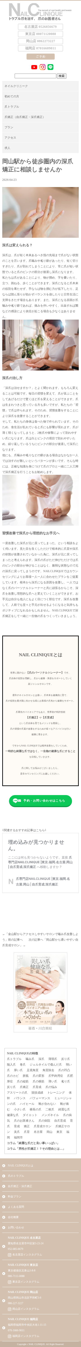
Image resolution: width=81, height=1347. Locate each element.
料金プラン (14, 1196)
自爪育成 (60, 1120)
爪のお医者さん (24, 1120)
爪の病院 (44, 1120)
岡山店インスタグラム (25, 1308)
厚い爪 (18, 1070)
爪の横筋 (38, 1081)
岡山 (49, 1131)
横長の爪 (35, 1109)
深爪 (41, 1059)
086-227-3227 (15, 1303)
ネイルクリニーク (16, 86)
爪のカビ (13, 1075)
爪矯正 (24, 1087)
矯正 (27, 1126)
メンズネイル (50, 1115)
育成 (17, 1126)
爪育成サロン (42, 1126)
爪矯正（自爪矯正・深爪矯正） (24, 117)
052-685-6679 (15, 1249)
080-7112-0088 (16, 1276)
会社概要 (13, 1217)
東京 (59, 1131)
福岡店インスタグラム (25, 1336)
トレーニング (56, 1092)
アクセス (10, 137)
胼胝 (26, 1075)
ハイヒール (27, 1103)
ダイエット (30, 1115)
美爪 (17, 1131)
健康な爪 (13, 1115)
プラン (8, 127)
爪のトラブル (16, 1175)
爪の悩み (51, 1087)
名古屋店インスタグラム (27, 1254)
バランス (20, 1098)
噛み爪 (30, 1059)
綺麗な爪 (64, 1109)
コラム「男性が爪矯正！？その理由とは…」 (36, 1148)
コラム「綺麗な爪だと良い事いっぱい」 (33, 1143)
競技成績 (37, 1092)
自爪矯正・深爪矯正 (20, 1186)
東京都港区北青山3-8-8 (21, 1270)
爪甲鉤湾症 (55, 1075)
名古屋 (38, 1131)
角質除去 (48, 1070)
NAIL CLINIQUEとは (20, 1165)
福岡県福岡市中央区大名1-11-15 (27, 1324)
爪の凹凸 (64, 1070)
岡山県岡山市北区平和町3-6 (24, 1297)
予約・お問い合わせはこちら (44, 800)
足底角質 (32, 1070)
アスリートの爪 (17, 1092)
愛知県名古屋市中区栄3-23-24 (25, 1243)
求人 (7, 148)
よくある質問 (16, 1206)
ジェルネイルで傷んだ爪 (46, 1064)
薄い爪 (52, 1081)
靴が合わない (47, 1103)
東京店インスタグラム (25, 1281)
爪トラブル (11, 106)
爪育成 (37, 1087)
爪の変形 (38, 1075)
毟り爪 (65, 1081)
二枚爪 (49, 1109)
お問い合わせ (16, 1227)
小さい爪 (20, 1109)
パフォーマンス (40, 1098)
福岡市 (18, 1137)
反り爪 (65, 1059)
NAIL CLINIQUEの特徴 (22, 1053)
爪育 (27, 1131)
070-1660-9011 (16, 1330)
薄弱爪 (52, 1059)
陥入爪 (11, 1064)
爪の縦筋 (23, 1081)
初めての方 (11, 96)
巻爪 (23, 1064)
